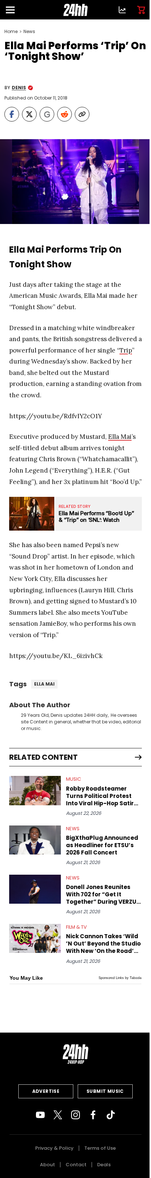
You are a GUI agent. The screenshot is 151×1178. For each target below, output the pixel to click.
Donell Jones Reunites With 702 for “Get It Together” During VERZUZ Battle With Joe (103, 895)
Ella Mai (120, 437)
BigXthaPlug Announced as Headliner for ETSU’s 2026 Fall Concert (102, 845)
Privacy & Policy (54, 1148)
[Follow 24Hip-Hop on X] (58, 1115)
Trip (125, 350)
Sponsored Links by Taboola (120, 978)
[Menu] (13, 9)
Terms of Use (100, 1148)
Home (11, 32)
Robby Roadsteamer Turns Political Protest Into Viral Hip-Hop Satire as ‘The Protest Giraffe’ (101, 796)
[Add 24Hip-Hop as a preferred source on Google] (47, 114)
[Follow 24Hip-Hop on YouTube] (40, 1115)
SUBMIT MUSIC (105, 1091)
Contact (76, 1164)
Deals (104, 1164)
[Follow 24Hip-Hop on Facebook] (93, 1115)
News (29, 32)
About (47, 1164)
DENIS (19, 88)
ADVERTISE (46, 1091)
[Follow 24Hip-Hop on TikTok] (110, 1115)
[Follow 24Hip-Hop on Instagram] (75, 1115)
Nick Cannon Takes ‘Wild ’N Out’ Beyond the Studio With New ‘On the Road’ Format (103, 944)
